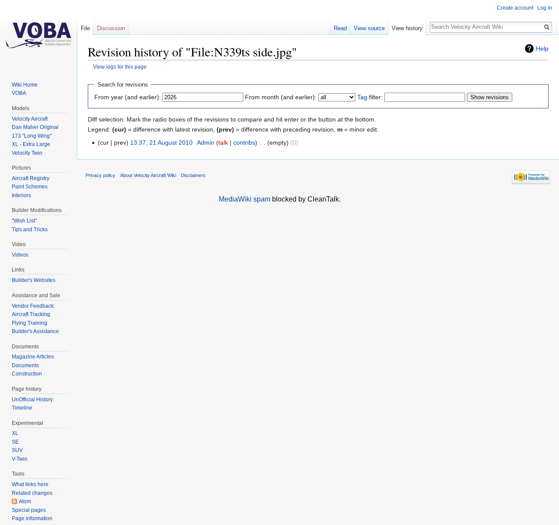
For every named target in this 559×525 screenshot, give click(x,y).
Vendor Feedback (33, 306)
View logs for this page (120, 67)
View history (407, 28)
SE (15, 442)
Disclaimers (193, 175)
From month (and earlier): (281, 97)
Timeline (22, 408)
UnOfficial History (32, 399)
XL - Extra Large (31, 144)
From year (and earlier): (127, 97)
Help (542, 48)
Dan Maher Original (35, 127)
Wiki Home (25, 85)
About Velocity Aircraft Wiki (148, 175)
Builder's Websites (33, 280)
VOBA (19, 93)
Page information (32, 518)
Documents (25, 365)
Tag (362, 97)
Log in (544, 8)
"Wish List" (24, 221)
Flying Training (29, 323)
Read (340, 28)
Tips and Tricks (30, 229)
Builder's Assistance (35, 331)
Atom (25, 501)
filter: (370, 97)
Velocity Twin (27, 153)
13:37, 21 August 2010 (161, 142)
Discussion (111, 28)
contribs (244, 142)
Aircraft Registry (30, 178)
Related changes (32, 493)
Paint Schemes (30, 187)
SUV (17, 450)
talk (223, 142)
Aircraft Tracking (31, 314)
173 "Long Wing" (32, 136)
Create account (515, 8)
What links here (30, 484)
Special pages (29, 510)
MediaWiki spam (244, 199)
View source (369, 28)
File (85, 28)
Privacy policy (100, 175)
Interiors (21, 195)
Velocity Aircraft (30, 119)
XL (15, 433)
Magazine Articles (33, 357)
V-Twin (20, 459)
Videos (20, 255)
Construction (27, 374)
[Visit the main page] (38, 35)
